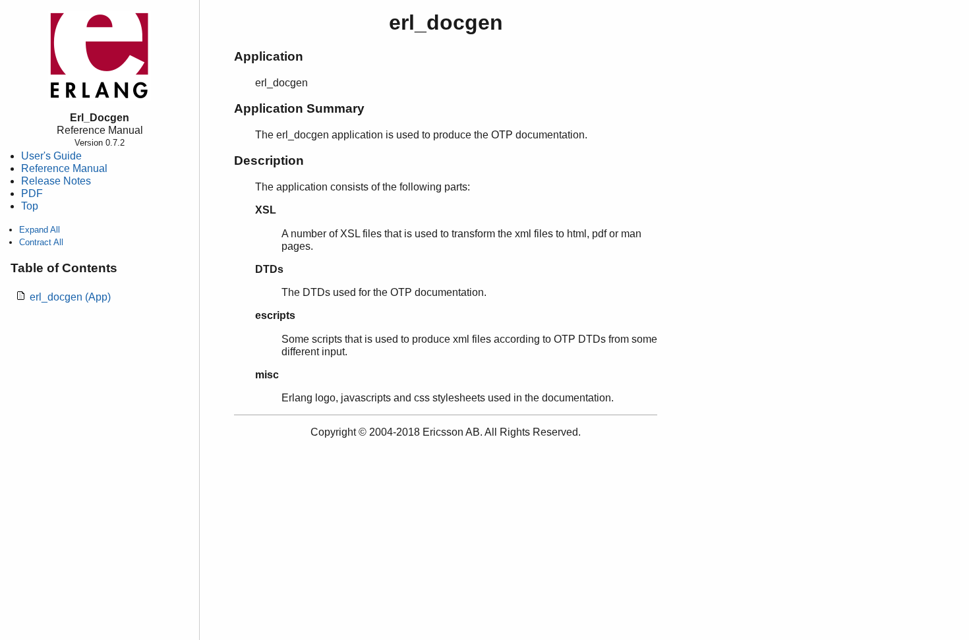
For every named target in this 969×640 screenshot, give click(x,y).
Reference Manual (64, 168)
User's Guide (51, 155)
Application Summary (299, 108)
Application (268, 56)
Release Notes (56, 181)
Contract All (41, 242)
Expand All (39, 230)
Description (269, 160)
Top (29, 206)
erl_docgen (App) (70, 297)
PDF (32, 193)
